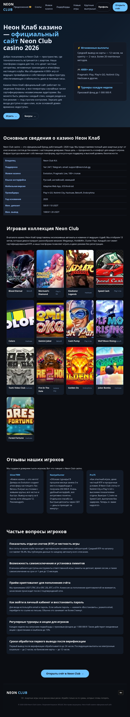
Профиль (103, 6)
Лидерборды (63, 6)
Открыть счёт (120, 7)
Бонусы (28, 116)
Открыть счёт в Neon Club (63, 673)
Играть (10, 116)
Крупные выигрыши (90, 7)
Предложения (22, 6)
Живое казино (49, 7)
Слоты (38, 6)
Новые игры (77, 7)
